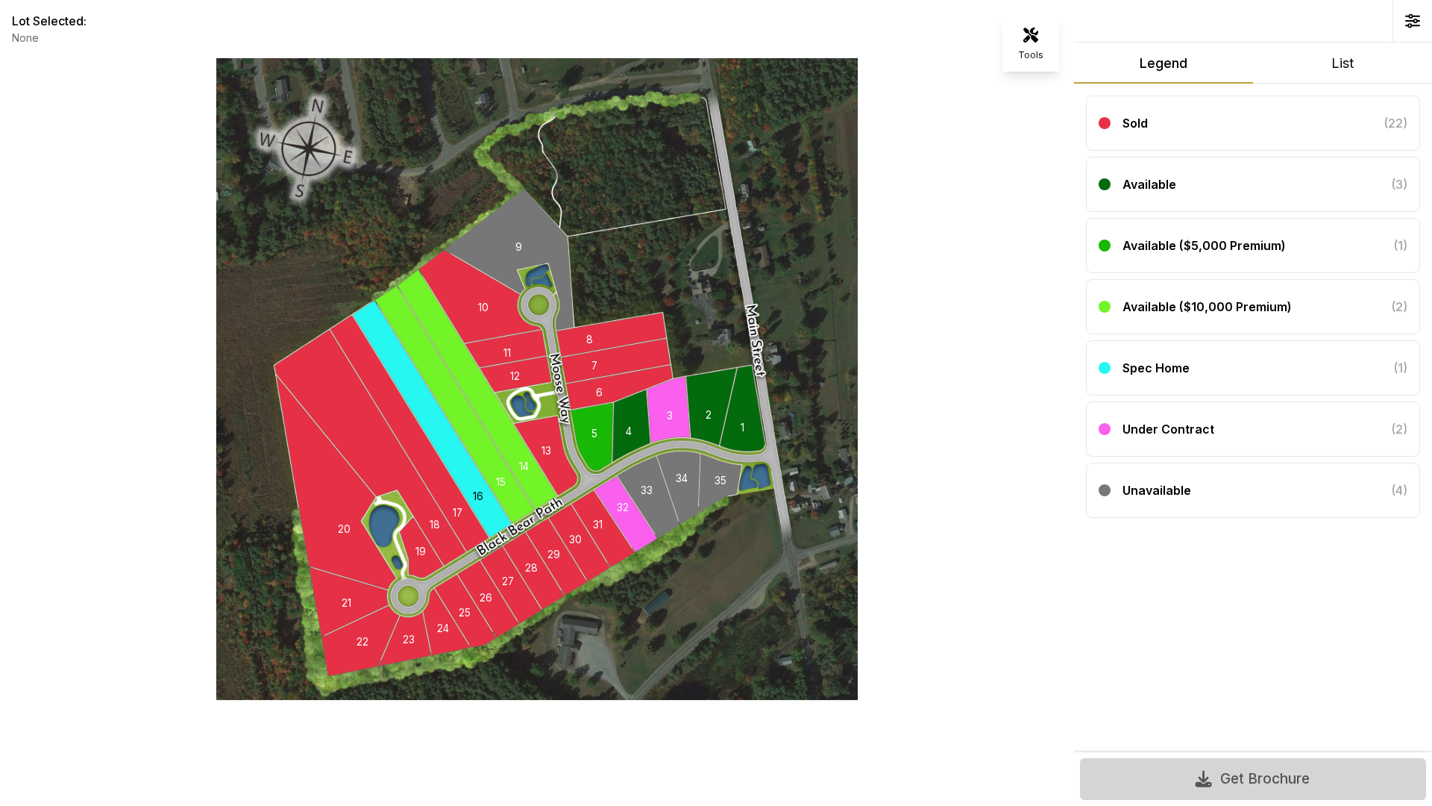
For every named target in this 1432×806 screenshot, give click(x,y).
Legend (1163, 63)
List (1342, 63)
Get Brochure (1265, 778)
